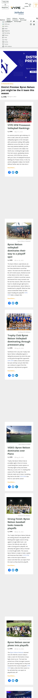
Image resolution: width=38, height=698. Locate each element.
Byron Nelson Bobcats (16, 652)
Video (6, 28)
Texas (8, 18)
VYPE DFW (11, 360)
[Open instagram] (30, 24)
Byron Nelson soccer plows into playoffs (19, 644)
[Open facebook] (30, 21)
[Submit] (37, 18)
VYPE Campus (8, 46)
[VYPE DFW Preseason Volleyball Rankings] (19, 114)
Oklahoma (9, 21)
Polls (5, 37)
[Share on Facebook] (9, 172)
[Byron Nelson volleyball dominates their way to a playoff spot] (19, 231)
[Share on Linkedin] (16, 172)
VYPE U (6, 26)
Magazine (7, 31)
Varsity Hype (17, 21)
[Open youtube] (34, 24)
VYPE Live (6, 24)
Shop (5, 39)
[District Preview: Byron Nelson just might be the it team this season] (19, 66)
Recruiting (7, 33)
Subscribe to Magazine (5, 4)
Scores (6, 44)
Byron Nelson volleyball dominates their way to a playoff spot (16, 250)
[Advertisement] (19, 197)
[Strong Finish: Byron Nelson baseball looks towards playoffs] (19, 505)
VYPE (4, 97)
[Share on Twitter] (13, 172)
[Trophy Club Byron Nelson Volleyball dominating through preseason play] (19, 322)
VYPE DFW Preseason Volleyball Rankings (19, 127)
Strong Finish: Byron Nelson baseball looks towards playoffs (19, 523)
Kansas (9, 20)
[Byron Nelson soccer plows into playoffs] (19, 629)
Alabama (14, 18)
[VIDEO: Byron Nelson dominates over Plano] (19, 434)
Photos (6, 35)
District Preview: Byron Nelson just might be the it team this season (18, 90)
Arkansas (21, 18)
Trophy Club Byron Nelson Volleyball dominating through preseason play (19, 340)
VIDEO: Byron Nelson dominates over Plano (19, 450)
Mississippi (23, 20)
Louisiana (15, 20)
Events (6, 42)
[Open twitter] (34, 21)
